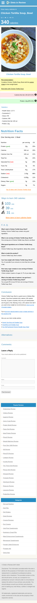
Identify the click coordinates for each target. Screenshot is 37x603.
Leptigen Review (8, 457)
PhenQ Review (7, 437)
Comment (3, 358)
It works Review (8, 461)
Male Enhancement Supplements (13, 536)
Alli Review (6, 449)
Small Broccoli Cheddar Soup (10, 325)
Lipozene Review (8, 490)
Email (2, 385)
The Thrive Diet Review (10, 465)
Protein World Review (9, 425)
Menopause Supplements (11, 540)
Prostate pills (7, 548)
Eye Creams (7, 524)
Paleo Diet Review (9, 429)
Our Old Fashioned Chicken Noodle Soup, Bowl (15, 327)
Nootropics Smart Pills (10, 532)
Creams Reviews (8, 520)
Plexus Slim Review (9, 470)
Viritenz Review (8, 413)
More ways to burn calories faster (18, 218)
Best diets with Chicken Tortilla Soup (12, 89)
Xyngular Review (8, 478)
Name (2, 379)
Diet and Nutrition (8, 504)
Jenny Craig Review (9, 421)
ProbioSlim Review (9, 494)
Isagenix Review (8, 417)
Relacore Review (8, 486)
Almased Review (8, 474)
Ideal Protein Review (9, 433)
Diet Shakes (7, 512)
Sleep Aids (6, 552)
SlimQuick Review (8, 482)
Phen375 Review (8, 453)
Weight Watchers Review (10, 441)
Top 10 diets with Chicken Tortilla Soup (18, 189)
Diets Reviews (7, 516)
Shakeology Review (9, 409)
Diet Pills (6, 508)
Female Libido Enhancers (11, 544)
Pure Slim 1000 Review (10, 445)
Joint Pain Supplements (10, 528)
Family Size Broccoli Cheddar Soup (12, 322)
